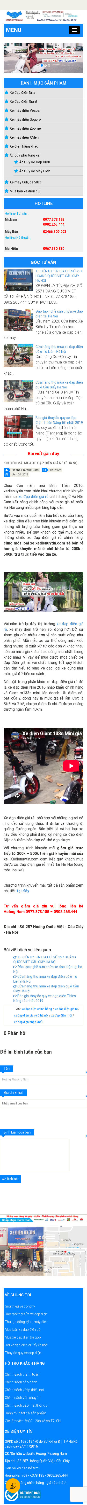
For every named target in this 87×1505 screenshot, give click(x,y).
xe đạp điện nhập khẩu (28, 1022)
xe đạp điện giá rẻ (33, 496)
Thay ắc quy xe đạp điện (23, 1353)
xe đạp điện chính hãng (37, 1009)
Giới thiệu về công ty (20, 1306)
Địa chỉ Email (13, 1093)
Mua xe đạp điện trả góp (23, 1337)
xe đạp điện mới (62, 1015)
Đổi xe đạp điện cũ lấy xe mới (26, 1345)
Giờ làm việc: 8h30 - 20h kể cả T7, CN (33, 1421)
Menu (14, 30)
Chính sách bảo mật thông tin (27, 1405)
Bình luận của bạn (17, 1132)
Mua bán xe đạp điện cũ (22, 1330)
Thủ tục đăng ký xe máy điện (26, 1322)
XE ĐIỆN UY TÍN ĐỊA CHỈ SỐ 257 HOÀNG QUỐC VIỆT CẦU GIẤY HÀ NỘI (59, 276)
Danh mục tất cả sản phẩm (25, 1413)
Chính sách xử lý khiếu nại (24, 1390)
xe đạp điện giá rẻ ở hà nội (31, 1015)
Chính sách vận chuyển (22, 1398)
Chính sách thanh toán (22, 1374)
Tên (7, 1069)
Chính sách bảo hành (21, 1382)
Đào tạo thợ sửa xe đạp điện (26, 1314)
